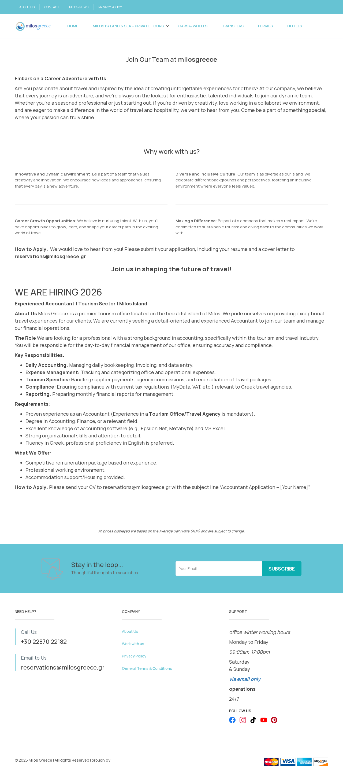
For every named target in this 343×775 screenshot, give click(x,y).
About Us (130, 631)
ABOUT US (27, 7)
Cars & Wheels (192, 25)
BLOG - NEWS (78, 7)
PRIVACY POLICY (110, 7)
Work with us (133, 643)
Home (72, 25)
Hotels (294, 25)
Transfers (233, 25)
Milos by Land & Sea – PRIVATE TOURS (128, 25)
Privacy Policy (134, 656)
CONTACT (51, 7)
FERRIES (265, 25)
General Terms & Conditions (147, 668)
